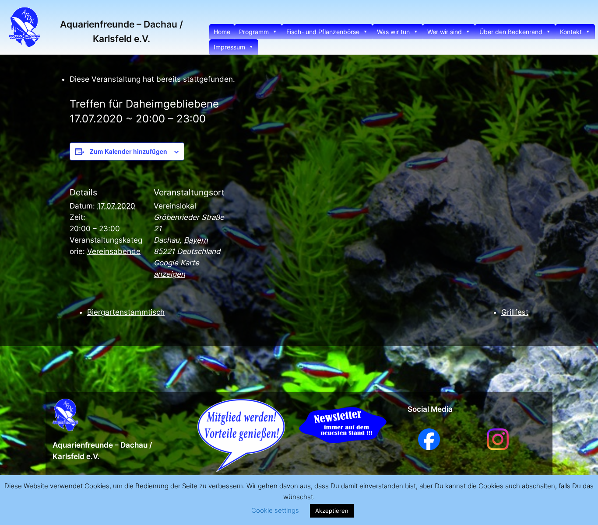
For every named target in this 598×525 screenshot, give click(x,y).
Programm (254, 31)
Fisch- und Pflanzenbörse (322, 31)
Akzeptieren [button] (331, 510)
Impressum (229, 47)
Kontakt (571, 31)
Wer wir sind (444, 31)
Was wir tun (393, 31)
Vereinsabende (114, 251)
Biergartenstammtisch (126, 312)
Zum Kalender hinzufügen (128, 151)
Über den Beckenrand (510, 31)
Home (222, 31)
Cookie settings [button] (275, 510)
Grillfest (514, 312)
